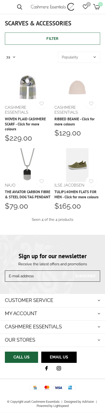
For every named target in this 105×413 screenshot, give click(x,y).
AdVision (88, 401)
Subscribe (85, 276)
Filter (52, 38)
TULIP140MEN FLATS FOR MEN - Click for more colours (76, 194)
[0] (96, 7)
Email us (59, 357)
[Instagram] (59, 368)
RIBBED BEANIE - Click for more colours (74, 121)
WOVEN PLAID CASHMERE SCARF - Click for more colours (25, 124)
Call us (21, 357)
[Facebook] (46, 368)
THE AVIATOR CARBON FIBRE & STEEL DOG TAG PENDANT (28, 194)
